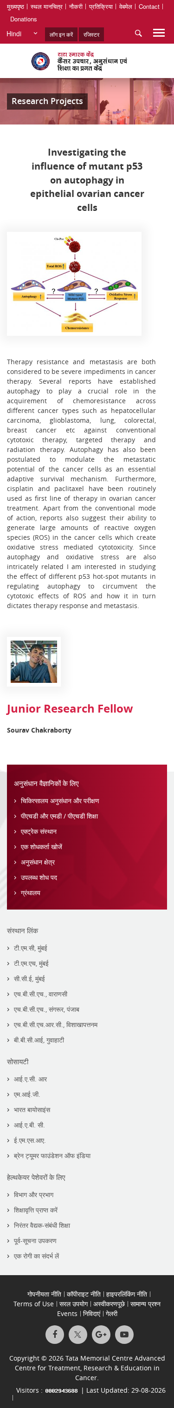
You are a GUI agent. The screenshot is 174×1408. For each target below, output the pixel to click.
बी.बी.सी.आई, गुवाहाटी (39, 1039)
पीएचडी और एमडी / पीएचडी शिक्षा (59, 816)
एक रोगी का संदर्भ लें (36, 1255)
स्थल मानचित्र (47, 6)
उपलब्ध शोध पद (39, 877)
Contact (149, 6)
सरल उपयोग (73, 1303)
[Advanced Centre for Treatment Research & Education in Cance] (87, 61)
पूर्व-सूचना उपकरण (35, 1240)
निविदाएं (91, 1313)
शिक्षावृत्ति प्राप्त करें (36, 1209)
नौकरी (76, 6)
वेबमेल (125, 6)
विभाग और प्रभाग (33, 1194)
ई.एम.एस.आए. (30, 1140)
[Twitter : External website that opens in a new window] (78, 1334)
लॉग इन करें (61, 34)
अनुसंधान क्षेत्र (38, 862)
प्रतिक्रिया (101, 6)
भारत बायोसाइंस (32, 1109)
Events (67, 1313)
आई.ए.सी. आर (30, 1078)
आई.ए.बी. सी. (29, 1124)
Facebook (54, 1334)
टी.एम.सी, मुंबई (30, 947)
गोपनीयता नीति (44, 1294)
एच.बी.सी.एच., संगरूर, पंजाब (46, 1009)
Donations (23, 18)
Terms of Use (33, 1303)
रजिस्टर (91, 34)
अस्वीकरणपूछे (109, 1303)
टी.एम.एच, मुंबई (31, 963)
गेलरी (111, 1313)
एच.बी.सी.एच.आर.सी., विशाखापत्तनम (55, 1024)
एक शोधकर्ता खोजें (41, 846)
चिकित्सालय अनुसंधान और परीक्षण (60, 800)
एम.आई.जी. (27, 1094)
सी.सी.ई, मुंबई (29, 978)
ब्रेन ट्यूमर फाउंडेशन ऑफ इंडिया (52, 1155)
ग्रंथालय (30, 892)
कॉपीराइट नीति (84, 1294)
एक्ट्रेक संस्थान (39, 831)
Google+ (101, 1334)
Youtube (124, 1334)
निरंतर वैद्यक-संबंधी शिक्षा (42, 1225)
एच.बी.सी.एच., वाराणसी (40, 993)
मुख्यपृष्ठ (15, 6)
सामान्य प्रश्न (145, 1303)
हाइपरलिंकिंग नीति (126, 1294)
